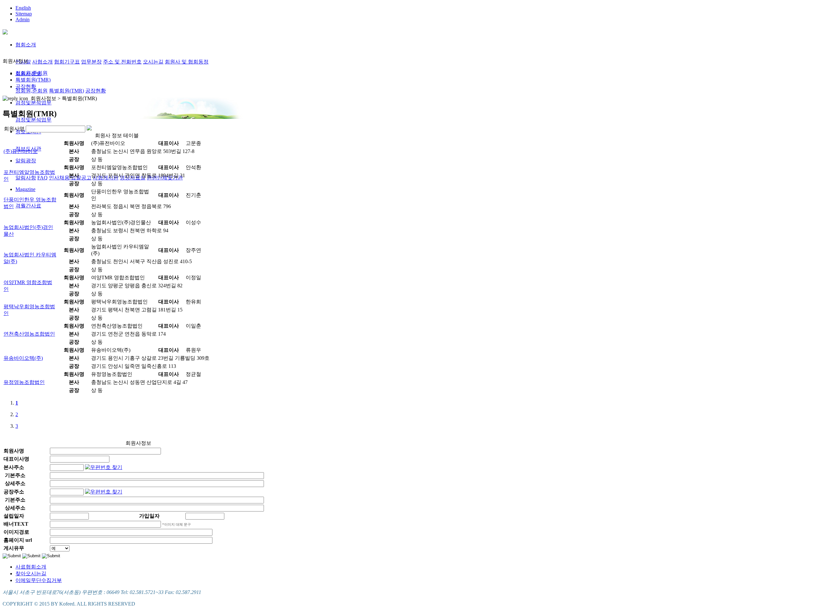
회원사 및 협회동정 (187, 61)
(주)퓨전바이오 (21, 151)
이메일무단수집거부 (38, 580)
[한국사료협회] (5, 31)
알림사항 (25, 177)
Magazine (25, 189)
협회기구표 (67, 61)
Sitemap (23, 13)
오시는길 (153, 61)
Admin (22, 19)
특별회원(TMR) (66, 90)
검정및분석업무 (33, 102)
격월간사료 (28, 205)
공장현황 (95, 90)
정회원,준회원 (31, 90)
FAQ (42, 177)
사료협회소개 (30, 566)
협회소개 (25, 44)
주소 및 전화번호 (122, 61)
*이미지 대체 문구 (176, 524)
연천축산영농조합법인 (29, 334)
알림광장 (25, 160)
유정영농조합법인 (24, 382)
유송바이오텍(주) (23, 358)
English (23, 8)
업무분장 (91, 61)
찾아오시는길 (30, 573)
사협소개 (42, 61)
